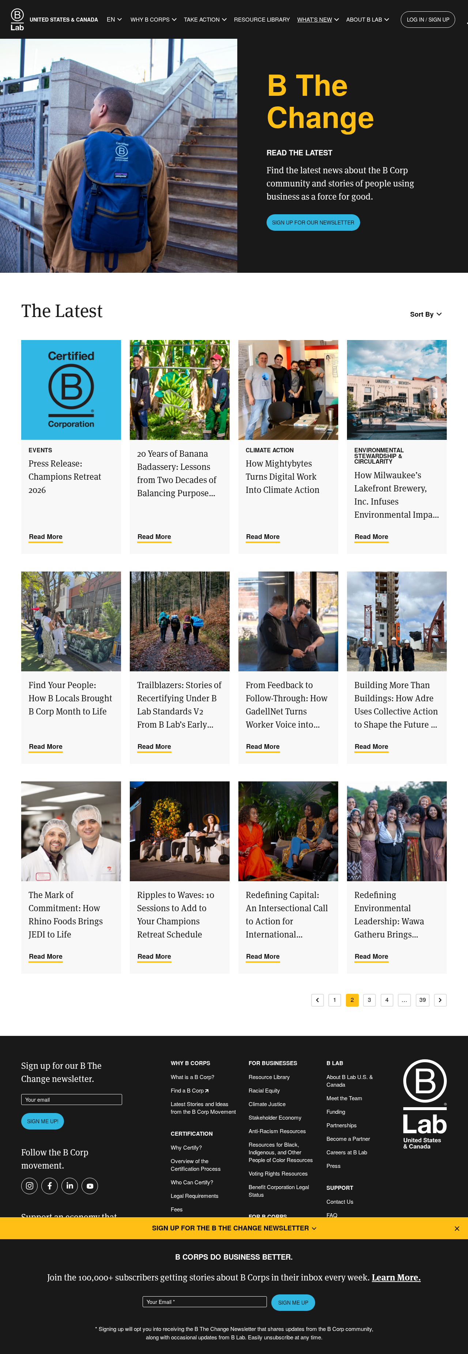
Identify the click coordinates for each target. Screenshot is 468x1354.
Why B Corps (150, 19)
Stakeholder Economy (275, 1117)
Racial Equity (264, 1090)
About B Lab (364, 19)
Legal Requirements (195, 1195)
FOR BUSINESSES (273, 1063)
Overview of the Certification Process (196, 1164)
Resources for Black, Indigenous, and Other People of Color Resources (281, 1151)
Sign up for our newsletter (313, 222)
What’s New (314, 19)
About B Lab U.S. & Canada (350, 1080)
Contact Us (340, 1201)
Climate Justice (267, 1104)
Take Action (202, 19)
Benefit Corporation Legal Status (279, 1190)
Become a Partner (348, 1138)
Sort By (422, 314)
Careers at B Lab (347, 1152)
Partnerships (342, 1125)
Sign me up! (42, 1121)
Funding (336, 1111)
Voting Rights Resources (278, 1173)
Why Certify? (186, 1147)
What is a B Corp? (192, 1076)
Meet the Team (344, 1098)
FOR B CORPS (268, 1217)
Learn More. (396, 1276)
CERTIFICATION (192, 1134)
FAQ (332, 1215)
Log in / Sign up (428, 19)
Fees (177, 1209)
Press (334, 1165)
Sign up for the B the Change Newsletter (230, 1228)
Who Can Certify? (192, 1182)
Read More (46, 536)
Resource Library (262, 19)
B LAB (335, 1063)
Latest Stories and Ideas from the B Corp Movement (203, 1107)
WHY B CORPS (190, 1063)
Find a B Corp (187, 1090)
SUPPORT (340, 1188)
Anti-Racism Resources (277, 1131)
